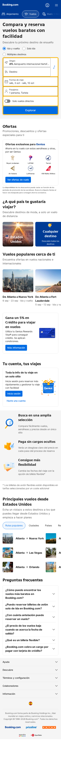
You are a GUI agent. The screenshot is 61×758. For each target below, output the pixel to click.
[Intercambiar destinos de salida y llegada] (54, 67)
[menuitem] (30, 14)
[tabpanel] (30, 551)
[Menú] (56, 5)
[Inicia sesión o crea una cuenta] (47, 5)
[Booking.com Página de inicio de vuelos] (10, 5)
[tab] (14, 525)
